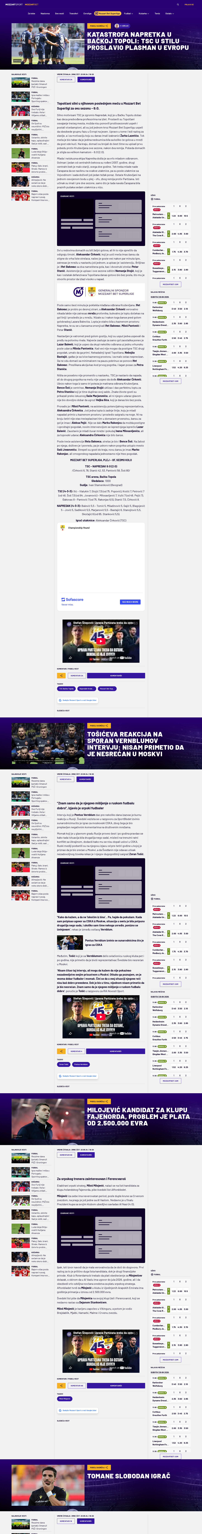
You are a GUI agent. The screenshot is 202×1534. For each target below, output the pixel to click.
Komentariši (86, 79)
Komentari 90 (66, 1155)
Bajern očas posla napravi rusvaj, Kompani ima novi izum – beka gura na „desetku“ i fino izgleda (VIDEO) (40, 197)
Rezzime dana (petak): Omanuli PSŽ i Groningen (39, 84)
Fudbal (34, 78)
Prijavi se (189, 4)
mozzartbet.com (170, 284)
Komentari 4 (65, 779)
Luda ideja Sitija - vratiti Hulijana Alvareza (39, 154)
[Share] (61, 675)
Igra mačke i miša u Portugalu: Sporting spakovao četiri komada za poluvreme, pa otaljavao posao (40, 98)
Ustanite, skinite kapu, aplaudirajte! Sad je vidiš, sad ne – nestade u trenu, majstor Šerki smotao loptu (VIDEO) (40, 140)
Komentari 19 (66, 1521)
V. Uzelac (124, 26)
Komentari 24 (66, 79)
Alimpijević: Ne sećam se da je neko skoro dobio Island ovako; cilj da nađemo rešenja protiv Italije (39, 183)
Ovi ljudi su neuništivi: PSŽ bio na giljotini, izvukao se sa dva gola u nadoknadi (40, 126)
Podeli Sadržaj (97, 26)
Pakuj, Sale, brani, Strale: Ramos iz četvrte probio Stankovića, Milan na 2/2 (39, 168)
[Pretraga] (178, 4)
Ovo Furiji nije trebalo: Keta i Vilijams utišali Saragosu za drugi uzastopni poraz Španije (40, 112)
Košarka (35, 106)
